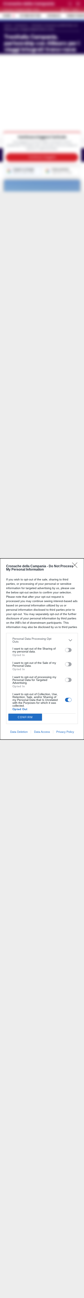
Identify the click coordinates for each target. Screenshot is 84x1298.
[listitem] (42, 640)
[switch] (68, 650)
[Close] (76, 566)
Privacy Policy (65, 731)
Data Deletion (19, 731)
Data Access (42, 731)
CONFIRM (25, 717)
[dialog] (42, 649)
